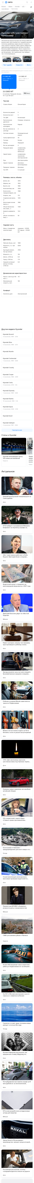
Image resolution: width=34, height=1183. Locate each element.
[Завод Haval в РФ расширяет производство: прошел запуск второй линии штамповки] (17, 1134)
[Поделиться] (31, 7)
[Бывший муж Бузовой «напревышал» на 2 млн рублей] (17, 490)
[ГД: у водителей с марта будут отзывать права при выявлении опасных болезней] (17, 812)
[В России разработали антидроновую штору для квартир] (17, 1105)
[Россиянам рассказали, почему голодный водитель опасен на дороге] (17, 1163)
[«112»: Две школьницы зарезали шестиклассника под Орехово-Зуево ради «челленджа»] (17, 753)
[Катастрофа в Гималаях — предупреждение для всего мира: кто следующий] (17, 841)
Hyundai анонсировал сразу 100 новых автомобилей (13, 457)
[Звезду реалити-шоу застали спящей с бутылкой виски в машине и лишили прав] (17, 666)
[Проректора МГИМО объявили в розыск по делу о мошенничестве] (17, 900)
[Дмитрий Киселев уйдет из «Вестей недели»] (17, 607)
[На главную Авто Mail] (10, 2)
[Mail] (6, 2)
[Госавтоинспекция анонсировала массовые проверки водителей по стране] (17, 870)
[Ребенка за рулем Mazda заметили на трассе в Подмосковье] (17, 695)
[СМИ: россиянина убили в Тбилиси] (17, 929)
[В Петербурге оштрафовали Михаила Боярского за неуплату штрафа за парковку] (17, 519)
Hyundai (17, 6)
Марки (10, 6)
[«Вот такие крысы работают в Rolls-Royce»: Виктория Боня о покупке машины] (17, 549)
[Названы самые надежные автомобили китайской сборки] (17, 783)
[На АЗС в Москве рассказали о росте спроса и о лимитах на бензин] (17, 987)
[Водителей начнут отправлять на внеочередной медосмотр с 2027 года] (17, 578)
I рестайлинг (5, 9)
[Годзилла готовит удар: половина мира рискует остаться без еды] (17, 1017)
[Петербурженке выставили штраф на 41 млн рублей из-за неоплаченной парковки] (17, 1075)
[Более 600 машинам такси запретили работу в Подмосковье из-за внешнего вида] (17, 958)
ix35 (23, 6)
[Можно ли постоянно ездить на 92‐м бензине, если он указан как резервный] (17, 724)
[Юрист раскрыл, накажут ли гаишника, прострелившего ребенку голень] (17, 636)
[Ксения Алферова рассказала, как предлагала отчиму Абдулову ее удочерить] (17, 1046)
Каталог (3, 6)
